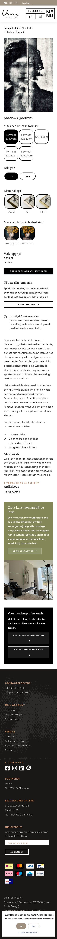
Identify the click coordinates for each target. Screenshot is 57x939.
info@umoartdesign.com (18, 692)
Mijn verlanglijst (13, 718)
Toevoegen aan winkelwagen (28, 271)
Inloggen (35, 10)
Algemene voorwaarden (18, 745)
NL (6, 2)
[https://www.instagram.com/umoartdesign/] (14, 767)
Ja (11, 176)
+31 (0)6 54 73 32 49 (15, 687)
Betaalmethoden (14, 741)
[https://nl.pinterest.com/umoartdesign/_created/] (28, 767)
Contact (9, 736)
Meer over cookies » (28, 932)
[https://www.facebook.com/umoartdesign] (7, 767)
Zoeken (26, 3)
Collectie (28, 27)
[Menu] (49, 13)
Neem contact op (28, 304)
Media (8, 750)
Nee (27, 176)
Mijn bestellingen (14, 714)
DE (11, 2)
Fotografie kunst (12, 27)
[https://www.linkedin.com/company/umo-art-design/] (21, 767)
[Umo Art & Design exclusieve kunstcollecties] (10, 14)
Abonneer (17, 851)
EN (16, 2)
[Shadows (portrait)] (28, 75)
